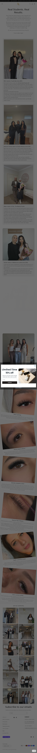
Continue (10, 382)
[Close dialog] (35, 366)
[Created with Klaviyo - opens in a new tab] (18, 387)
